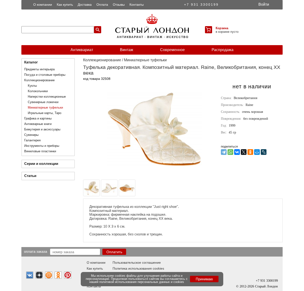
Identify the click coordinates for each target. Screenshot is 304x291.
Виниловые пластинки (40, 151)
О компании (42, 4)
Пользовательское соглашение (137, 262)
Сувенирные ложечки (43, 102)
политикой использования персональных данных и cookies (141, 282)
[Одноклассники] (250, 152)
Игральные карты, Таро (44, 113)
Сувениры (31, 135)
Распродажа (222, 50)
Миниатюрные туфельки (45, 107)
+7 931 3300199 (201, 4)
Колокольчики (38, 91)
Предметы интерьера (39, 69)
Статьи (30, 176)
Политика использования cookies (138, 268)
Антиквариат (82, 50)
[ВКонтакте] (237, 152)
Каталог (31, 62)
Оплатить (114, 252)
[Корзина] (208, 29)
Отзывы (119, 4)
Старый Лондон (266, 286)
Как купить (65, 4)
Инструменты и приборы (41, 146)
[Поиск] (97, 29)
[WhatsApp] (230, 152)
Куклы (32, 85)
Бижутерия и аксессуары (42, 129)
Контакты (136, 4)
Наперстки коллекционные (47, 96)
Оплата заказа (35, 251)
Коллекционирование (39, 80)
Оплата (102, 4)
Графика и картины (38, 118)
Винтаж (126, 50)
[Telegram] (224, 152)
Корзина (222, 28)
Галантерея (32, 140)
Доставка (85, 4)
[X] (244, 152)
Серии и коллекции (41, 164)
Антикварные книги (38, 124)
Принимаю (204, 279)
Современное (172, 50)
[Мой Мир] (257, 152)
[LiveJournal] (263, 152)
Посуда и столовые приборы (44, 74)
